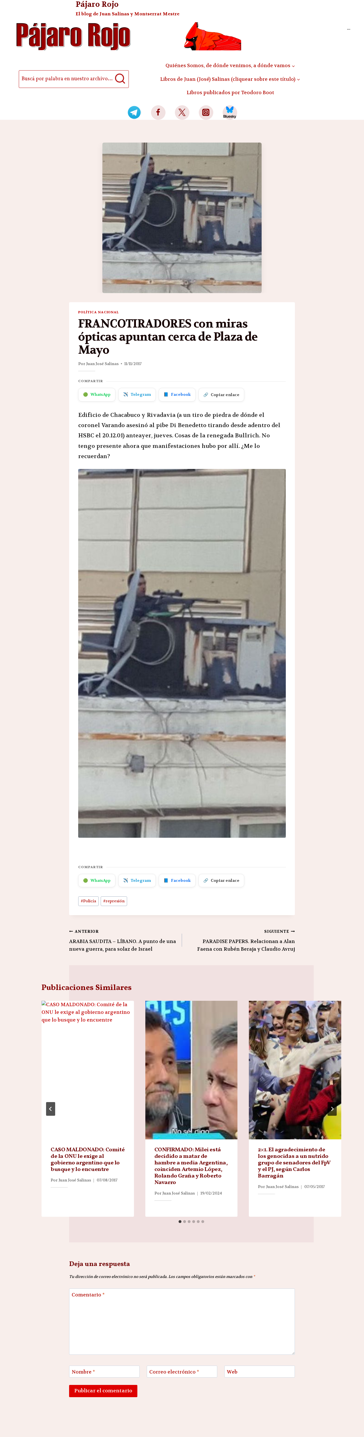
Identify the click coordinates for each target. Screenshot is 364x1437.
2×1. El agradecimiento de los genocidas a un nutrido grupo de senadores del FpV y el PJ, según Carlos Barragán (294, 1163)
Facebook (177, 394)
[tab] (180, 1221)
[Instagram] (206, 112)
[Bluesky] (230, 112)
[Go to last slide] (50, 1109)
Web (232, 1372)
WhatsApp (97, 394)
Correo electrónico (174, 1372)
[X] (182, 112)
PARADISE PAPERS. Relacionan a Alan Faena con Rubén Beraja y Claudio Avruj (246, 940)
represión (114, 901)
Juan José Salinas (102, 363)
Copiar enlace (221, 394)
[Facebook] (158, 112)
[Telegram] (134, 112)
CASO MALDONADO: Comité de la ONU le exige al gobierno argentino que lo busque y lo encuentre (88, 1160)
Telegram (137, 394)
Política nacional (98, 312)
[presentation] (88, 1070)
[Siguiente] (332, 1109)
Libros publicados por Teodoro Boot (230, 92)
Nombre (83, 1372)
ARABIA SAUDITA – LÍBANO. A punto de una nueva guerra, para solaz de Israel (122, 940)
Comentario (88, 1295)
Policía (88, 901)
